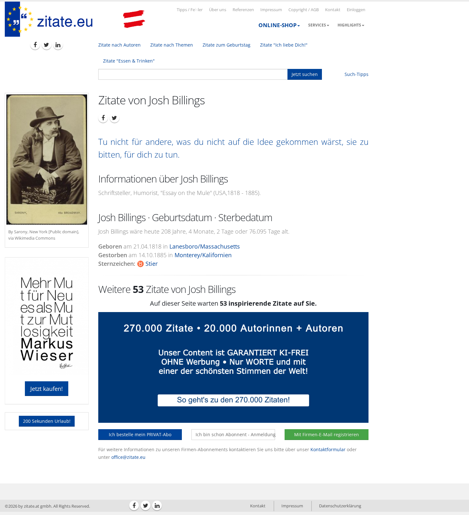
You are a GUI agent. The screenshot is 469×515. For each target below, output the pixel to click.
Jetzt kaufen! (46, 388)
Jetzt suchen (305, 74)
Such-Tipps (356, 74)
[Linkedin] (58, 44)
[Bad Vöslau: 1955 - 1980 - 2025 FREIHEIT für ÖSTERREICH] (134, 19)
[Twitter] (46, 44)
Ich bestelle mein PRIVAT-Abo (140, 434)
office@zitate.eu (128, 457)
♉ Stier (147, 263)
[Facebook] (35, 44)
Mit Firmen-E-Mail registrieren (326, 434)
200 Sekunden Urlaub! (47, 421)
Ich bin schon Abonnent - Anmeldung (235, 434)
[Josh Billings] (46, 159)
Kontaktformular (328, 449)
